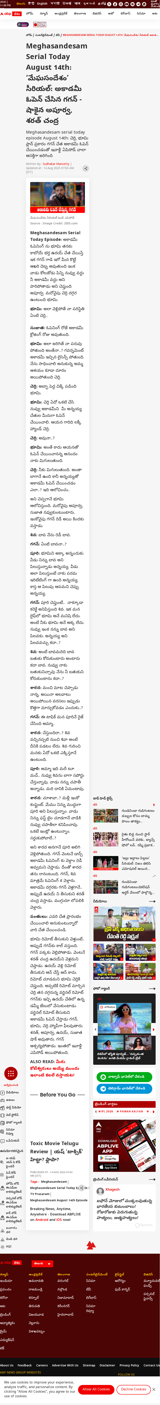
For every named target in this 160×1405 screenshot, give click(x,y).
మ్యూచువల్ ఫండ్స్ (152, 1283)
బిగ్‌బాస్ (125, 14)
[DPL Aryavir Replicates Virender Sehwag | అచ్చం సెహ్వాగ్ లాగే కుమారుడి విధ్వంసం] (108, 971)
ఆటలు (10, 1100)
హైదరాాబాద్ (65, 1315)
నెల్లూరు (34, 1323)
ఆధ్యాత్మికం (7, 1323)
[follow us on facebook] (115, 4)
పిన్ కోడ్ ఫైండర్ (11, 1175)
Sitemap (89, 1366)
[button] (10, 1077)
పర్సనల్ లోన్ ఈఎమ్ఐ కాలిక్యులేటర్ (14, 1203)
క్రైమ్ (3, 1331)
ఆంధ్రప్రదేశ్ (61, 14)
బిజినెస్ (97, 14)
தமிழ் (102, 4)
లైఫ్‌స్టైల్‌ (119, 1274)
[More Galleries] (152, 988)
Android (41, 1220)
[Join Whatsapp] (144, 4)
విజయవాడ (36, 1315)
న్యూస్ (44, 14)
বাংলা (77, 4)
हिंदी (31, 4)
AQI (8, 1247)
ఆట (154, 14)
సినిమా (141, 14)
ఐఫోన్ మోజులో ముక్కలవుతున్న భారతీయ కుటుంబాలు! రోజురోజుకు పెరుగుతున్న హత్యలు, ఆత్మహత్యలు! (124, 1210)
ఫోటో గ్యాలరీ (14, 1123)
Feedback (25, 1366)
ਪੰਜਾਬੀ (66, 4)
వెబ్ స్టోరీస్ (12, 1115)
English (42, 4)
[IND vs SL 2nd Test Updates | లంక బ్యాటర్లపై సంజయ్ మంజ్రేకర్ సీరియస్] (140, 952)
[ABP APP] (108, 1158)
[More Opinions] (152, 1179)
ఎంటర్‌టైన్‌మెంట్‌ (44, 35)
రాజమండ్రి (35, 1289)
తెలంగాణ (80, 14)
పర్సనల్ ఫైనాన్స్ (149, 1296)
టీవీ (58, 35)
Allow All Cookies (96, 1389)
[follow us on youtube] (126, 4)
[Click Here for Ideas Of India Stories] (39, 24)
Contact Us (152, 1366)
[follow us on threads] (120, 4)
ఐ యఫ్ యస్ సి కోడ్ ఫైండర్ (13, 1163)
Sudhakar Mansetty (56, 164)
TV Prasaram (40, 1194)
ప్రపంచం (5, 1289)
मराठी (55, 4)
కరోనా (4, 1298)
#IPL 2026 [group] (105, 1111)
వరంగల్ (62, 1281)
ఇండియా (6, 1281)
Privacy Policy (129, 1366)
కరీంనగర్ (63, 1306)
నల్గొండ (62, 1289)
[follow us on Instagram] (132, 4)
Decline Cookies (133, 1389)
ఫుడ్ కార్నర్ (122, 1289)
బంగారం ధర (11, 1230)
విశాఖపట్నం (37, 1331)
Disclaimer (107, 1366)
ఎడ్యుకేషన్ (7, 1340)
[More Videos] (152, 901)
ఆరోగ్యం (120, 1281)
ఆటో (111, 14)
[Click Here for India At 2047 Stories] (23, 24)
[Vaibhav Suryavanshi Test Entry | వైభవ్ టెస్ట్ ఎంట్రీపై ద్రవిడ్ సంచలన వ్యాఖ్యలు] (140, 971)
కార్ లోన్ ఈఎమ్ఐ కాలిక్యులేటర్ (14, 1218)
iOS (59, 1220)
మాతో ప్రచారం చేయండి (155, 4)
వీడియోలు (12, 1093)
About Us (6, 1366)
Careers (42, 1366)
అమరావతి (36, 1281)
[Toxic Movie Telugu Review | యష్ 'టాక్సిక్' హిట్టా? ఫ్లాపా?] (108, 952)
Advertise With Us (65, 1366)
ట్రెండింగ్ (5, 1315)
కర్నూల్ (34, 1298)
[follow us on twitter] (109, 4)
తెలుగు (20, 4)
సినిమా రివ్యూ (10, 1132)
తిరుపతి (34, 1306)
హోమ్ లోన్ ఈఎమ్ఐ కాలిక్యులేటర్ (14, 1188)
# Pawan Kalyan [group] (130, 1111)
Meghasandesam (54, 1182)
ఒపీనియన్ (12, 1141)
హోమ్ (29, 14)
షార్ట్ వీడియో (13, 1108)
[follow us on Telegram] (138, 4)
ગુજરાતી (89, 4)
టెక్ (2, 1348)
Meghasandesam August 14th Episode (59, 1201)
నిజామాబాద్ (65, 1298)
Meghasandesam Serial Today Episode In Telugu (66, 1188)
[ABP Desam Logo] (11, 13)
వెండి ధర (11, 1239)
